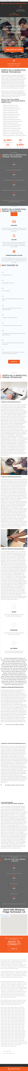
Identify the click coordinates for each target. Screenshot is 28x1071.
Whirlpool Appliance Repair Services (14, 3)
